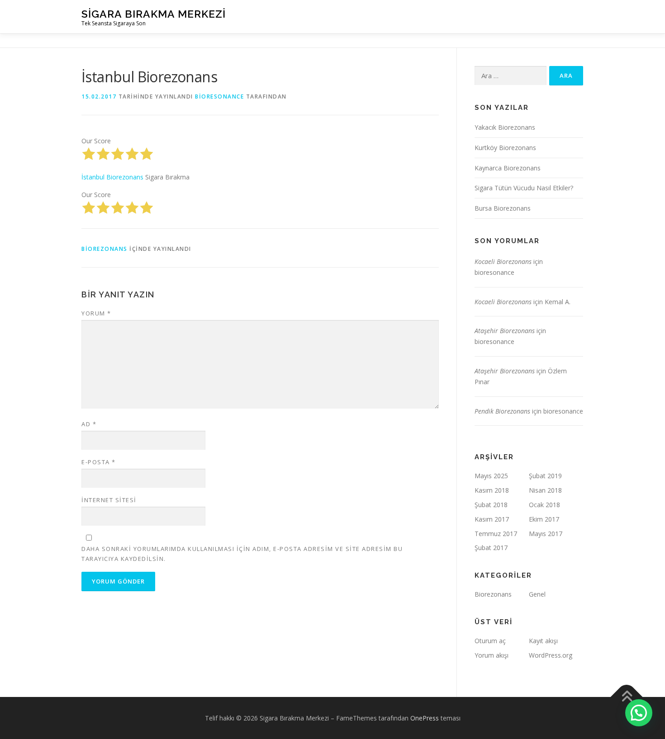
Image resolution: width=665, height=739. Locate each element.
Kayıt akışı (543, 640)
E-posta (98, 462)
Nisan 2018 (545, 490)
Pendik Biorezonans (502, 411)
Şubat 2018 (491, 504)
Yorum (96, 313)
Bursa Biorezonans (503, 208)
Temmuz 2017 (496, 533)
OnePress (424, 718)
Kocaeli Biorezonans (503, 261)
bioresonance (219, 96)
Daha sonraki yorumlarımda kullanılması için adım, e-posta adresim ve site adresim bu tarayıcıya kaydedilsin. (242, 554)
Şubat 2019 (545, 475)
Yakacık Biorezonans (505, 127)
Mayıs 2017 (545, 533)
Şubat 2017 (491, 547)
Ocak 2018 (544, 504)
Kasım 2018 (492, 490)
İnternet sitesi (109, 500)
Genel (537, 594)
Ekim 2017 (544, 519)
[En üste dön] (627, 697)
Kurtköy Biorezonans (505, 147)
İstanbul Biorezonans (112, 177)
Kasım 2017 (492, 519)
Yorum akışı (491, 655)
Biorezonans (104, 249)
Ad (88, 424)
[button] (638, 712)
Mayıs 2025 (491, 475)
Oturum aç (490, 640)
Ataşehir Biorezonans (505, 330)
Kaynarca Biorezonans (508, 168)
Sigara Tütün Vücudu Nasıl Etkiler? (524, 188)
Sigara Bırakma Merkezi (153, 14)
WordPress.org (550, 655)
